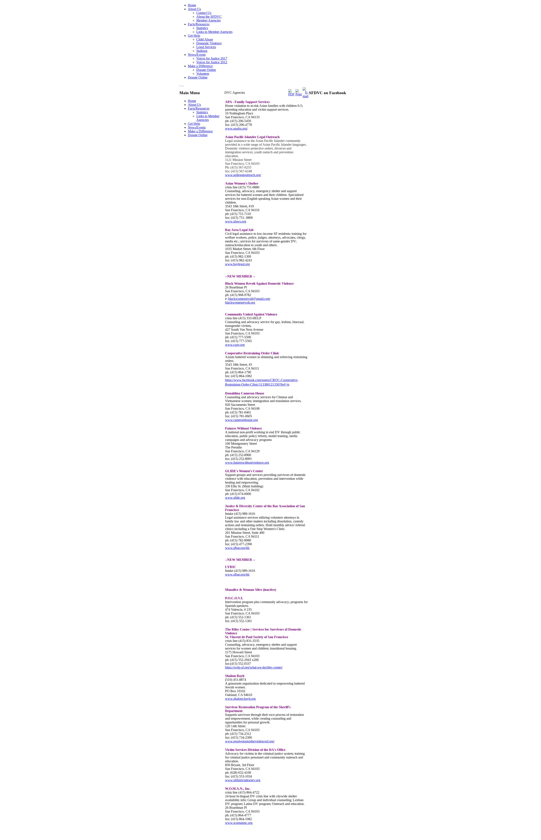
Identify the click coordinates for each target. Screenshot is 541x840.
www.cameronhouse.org (241, 420)
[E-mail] (305, 96)
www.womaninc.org (239, 823)
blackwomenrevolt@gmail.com (249, 298)
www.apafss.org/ (236, 128)
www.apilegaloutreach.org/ (243, 175)
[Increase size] (179, 84)
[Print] (298, 94)
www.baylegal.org (237, 264)
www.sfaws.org (235, 221)
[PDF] (291, 94)
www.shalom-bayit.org (240, 698)
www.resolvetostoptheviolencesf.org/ (250, 741)
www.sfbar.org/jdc (237, 548)
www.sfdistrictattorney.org (242, 780)
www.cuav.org (235, 345)
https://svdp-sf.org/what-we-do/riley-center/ (254, 667)
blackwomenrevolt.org (240, 302)
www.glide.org (235, 497)
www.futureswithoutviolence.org (247, 462)
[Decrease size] (183, 84)
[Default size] (181, 84)
